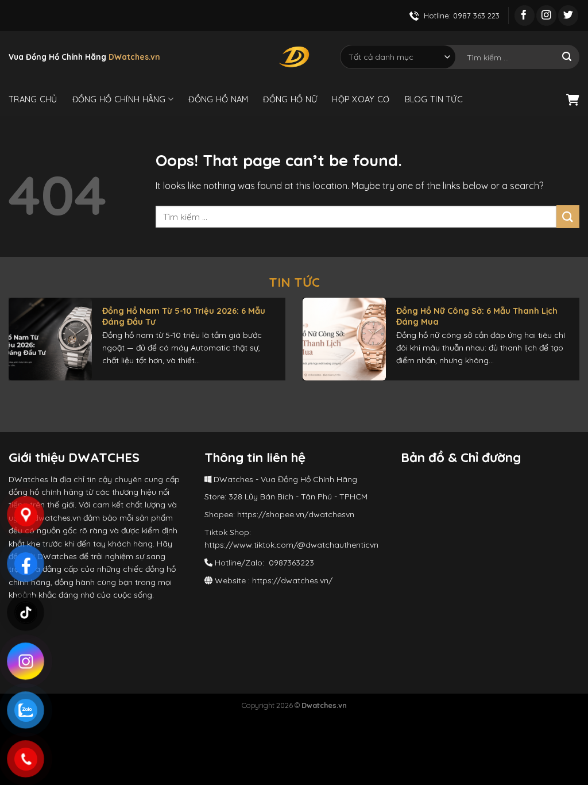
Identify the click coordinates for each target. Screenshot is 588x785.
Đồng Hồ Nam (218, 99)
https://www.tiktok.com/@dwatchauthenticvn (291, 545)
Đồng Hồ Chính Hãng (119, 99)
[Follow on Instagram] (546, 15)
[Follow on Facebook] (524, 15)
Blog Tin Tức (434, 99)
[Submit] (567, 57)
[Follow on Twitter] (568, 15)
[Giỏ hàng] (572, 99)
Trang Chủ (33, 99)
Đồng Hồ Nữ (290, 99)
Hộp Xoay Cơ (360, 99)
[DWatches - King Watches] (294, 57)
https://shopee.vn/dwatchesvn (295, 514)
